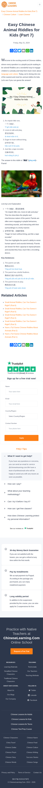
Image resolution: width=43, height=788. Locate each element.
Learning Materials (10, 667)
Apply (21, 438)
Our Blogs (10, 695)
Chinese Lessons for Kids (21, 719)
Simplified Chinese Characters (10, 672)
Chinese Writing (32, 752)
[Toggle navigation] (40, 5)
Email (7, 399)
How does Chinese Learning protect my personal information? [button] (23, 517)
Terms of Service (24, 772)
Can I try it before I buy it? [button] (19, 501)
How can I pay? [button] (14, 484)
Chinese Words (10, 762)
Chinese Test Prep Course (21, 729)
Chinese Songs (32, 762)
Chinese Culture (10, 14)
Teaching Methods (32, 675)
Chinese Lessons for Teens (21, 724)
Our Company (11, 699)
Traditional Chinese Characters (11, 679)
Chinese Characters (11, 738)
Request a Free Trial (21, 651)
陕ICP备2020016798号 (20, 779)
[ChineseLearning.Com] (9, 4)
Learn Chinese (24, 14)
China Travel (10, 743)
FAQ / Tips (21, 449)
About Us (10, 690)
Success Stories (32, 757)
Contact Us (37, 772)
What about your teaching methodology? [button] (19, 493)
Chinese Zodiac (10, 747)
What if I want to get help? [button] (20, 456)
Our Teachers (32, 671)
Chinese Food (32, 743)
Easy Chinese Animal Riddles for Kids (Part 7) (19, 11)
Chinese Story (11, 757)
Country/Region (10, 411)
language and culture (9, 74)
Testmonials (32, 667)
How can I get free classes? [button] (20, 508)
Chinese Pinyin (10, 752)
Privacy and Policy (8, 772)
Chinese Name (32, 738)
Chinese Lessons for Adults (21, 714)
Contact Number (11, 423)
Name (7, 386)
